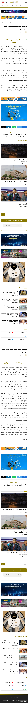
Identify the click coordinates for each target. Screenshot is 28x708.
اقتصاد (16, 6)
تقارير (7, 6)
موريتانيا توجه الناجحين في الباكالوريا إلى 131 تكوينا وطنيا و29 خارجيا (10, 299)
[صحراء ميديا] (14, 2)
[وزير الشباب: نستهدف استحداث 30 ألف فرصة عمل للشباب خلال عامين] (14, 194)
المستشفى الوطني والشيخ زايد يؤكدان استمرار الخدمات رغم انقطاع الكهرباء (16, 182)
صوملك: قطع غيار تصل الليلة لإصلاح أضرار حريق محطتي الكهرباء (10, 320)
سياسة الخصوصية (23, 701)
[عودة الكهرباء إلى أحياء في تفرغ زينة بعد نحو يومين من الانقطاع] (14, 151)
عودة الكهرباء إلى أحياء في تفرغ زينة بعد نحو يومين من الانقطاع (15, 160)
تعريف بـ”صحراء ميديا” (9, 697)
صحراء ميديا (22, 32)
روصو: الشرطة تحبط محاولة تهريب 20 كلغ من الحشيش (20, 484)
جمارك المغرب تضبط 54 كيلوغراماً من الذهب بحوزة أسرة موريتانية (10, 306)
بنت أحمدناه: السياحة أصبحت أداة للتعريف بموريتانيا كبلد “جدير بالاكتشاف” (9, 313)
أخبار (20, 6)
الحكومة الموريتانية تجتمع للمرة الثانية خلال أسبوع (8, 484)
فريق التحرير (16, 697)
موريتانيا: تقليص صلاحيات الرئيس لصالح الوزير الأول (8, 135)
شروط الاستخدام (5, 700)
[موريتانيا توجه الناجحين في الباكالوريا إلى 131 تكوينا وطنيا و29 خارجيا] (23, 300)
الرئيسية (24, 6)
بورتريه (2, 6)
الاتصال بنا (21, 697)
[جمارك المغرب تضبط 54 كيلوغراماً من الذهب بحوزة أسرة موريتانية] (23, 307)
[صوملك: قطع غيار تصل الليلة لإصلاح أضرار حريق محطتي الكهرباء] (23, 322)
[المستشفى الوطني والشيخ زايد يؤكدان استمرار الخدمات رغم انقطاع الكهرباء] (14, 172)
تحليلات (11, 6)
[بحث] (6, 2)
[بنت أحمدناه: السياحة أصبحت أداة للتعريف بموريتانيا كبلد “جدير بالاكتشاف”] (23, 314)
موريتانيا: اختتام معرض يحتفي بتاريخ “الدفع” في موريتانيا (21, 135)
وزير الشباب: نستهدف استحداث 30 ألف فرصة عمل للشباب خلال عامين (15, 204)
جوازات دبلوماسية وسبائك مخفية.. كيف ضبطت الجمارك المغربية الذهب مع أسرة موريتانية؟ (10, 292)
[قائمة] (26, 2)
